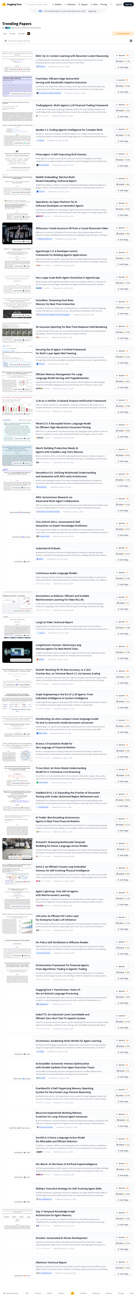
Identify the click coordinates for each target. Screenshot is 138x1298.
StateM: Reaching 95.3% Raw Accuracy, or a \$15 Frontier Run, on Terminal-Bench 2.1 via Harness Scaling (68, 671)
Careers (61, 1293)
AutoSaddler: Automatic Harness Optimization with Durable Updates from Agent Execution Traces (65, 1065)
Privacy (38, 1293)
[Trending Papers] (28, 33)
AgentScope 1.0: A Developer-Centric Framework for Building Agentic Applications (61, 253)
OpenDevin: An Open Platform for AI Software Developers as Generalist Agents (60, 203)
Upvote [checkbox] (124, 55)
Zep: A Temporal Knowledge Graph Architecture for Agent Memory (55, 1213)
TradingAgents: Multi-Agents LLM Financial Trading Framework (72, 105)
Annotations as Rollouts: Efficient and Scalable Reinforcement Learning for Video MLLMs (62, 597)
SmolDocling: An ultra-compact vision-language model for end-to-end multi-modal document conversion (67, 720)
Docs (95, 4)
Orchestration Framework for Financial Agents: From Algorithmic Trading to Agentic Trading (62, 967)
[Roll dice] (131, 41)
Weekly (13, 33)
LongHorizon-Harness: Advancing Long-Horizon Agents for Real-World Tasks (59, 646)
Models (58, 4)
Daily (5, 33)
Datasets (71, 4)
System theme (12, 1293)
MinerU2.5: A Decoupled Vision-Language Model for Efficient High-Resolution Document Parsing (63, 425)
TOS (27, 1293)
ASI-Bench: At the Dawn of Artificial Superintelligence (66, 1164)
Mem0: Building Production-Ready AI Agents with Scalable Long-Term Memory (59, 450)
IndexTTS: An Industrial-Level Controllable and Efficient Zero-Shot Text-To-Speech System (62, 1016)
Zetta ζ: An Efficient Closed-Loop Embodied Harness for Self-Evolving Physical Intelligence (62, 868)
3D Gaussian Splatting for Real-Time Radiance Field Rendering (71, 326)
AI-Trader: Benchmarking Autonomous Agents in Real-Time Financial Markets (58, 819)
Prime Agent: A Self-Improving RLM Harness (61, 154)
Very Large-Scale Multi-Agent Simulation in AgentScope (68, 277)
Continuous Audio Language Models (56, 573)
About (49, 1293)
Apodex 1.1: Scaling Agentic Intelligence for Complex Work (69, 129)
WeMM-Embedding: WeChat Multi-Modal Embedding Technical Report (56, 179)
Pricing (103, 4)
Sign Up (128, 4)
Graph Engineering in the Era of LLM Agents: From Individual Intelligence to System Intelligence (64, 696)
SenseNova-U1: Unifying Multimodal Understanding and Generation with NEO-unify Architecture (66, 474)
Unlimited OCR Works (48, 548)
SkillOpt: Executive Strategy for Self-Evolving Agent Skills (69, 1188)
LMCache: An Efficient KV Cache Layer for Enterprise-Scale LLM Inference (57, 917)
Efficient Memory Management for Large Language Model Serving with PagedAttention (62, 376)
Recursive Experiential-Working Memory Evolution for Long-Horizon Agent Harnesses (62, 1114)
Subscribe (92, 11)
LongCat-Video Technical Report (54, 622)
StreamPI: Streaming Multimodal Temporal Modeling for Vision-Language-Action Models (62, 843)
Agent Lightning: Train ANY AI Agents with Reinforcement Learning (57, 893)
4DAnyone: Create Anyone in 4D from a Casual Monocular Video (72, 228)
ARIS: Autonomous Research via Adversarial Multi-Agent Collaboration (57, 499)
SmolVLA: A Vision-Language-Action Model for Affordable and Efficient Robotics (60, 1139)
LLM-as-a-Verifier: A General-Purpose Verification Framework (71, 400)
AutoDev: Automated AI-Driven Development (61, 1238)
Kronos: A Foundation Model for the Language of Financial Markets (56, 745)
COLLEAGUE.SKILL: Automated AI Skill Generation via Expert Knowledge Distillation (61, 523)
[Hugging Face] (72, 1293)
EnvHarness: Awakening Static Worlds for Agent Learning (68, 1040)
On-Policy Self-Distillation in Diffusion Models (62, 942)
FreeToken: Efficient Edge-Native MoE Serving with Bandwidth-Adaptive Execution (61, 80)
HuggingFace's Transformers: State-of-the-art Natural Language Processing (58, 991)
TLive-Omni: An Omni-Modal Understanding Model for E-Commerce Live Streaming (61, 769)
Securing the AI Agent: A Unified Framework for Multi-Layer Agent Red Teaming (61, 351)
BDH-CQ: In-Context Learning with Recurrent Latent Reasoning (72, 55)
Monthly (21, 33)
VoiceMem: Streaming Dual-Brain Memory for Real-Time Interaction (55, 302)
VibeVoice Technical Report (51, 1262)
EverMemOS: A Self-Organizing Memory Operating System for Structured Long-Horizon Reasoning (64, 1090)
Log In (119, 4)
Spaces (84, 4)
